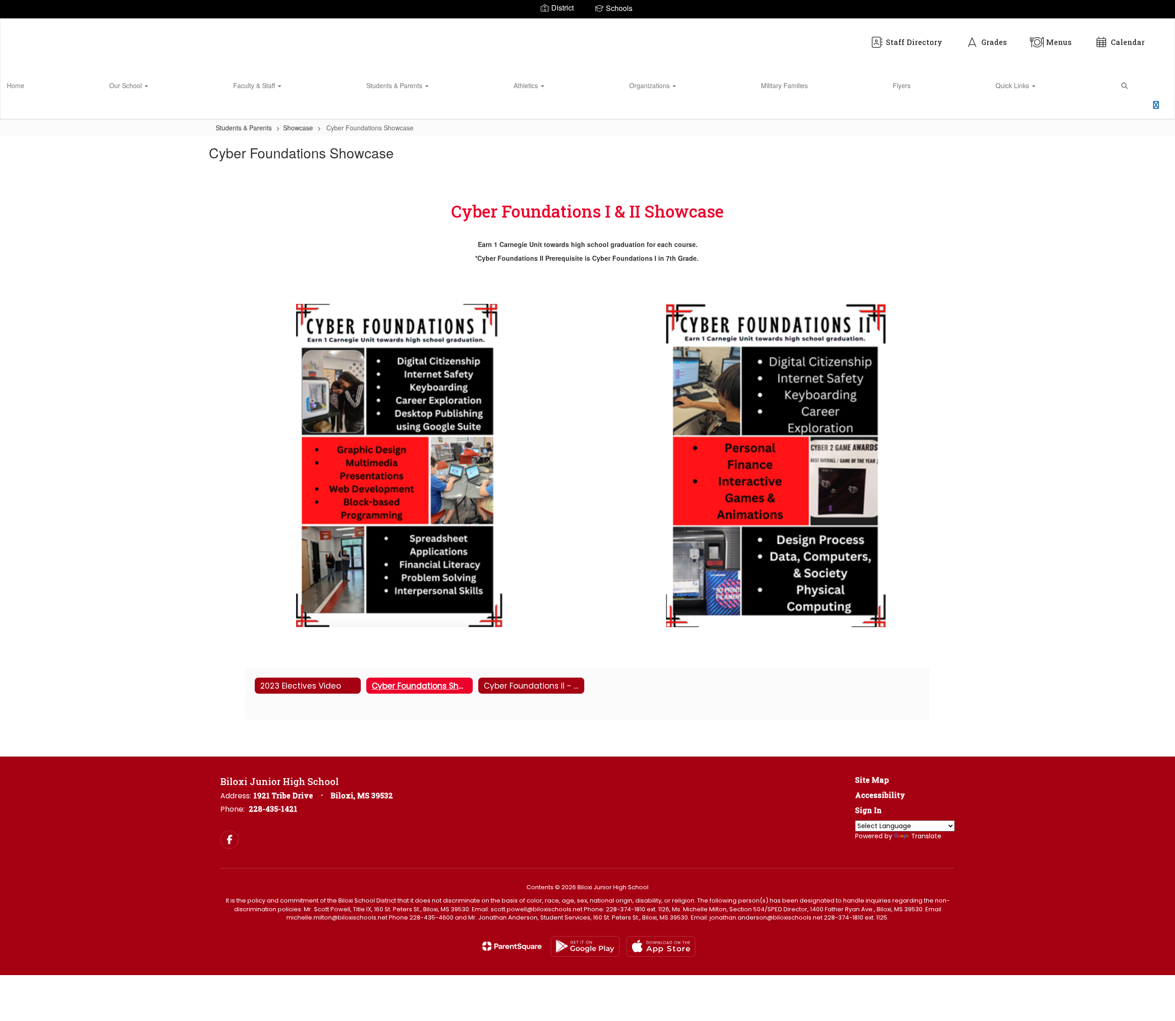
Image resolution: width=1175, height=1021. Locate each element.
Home (15, 85)
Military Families (784, 85)
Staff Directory (914, 42)
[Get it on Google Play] (585, 946)
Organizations (650, 85)
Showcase (298, 127)
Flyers (902, 85)
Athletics (527, 85)
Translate (926, 836)
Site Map (872, 780)
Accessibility (880, 795)
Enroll (1132, 107)
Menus (1059, 42)
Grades (994, 42)
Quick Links (1013, 85)
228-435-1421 (273, 808)
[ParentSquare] (512, 946)
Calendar (1128, 42)
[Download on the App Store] (661, 946)
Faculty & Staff (255, 85)
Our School (126, 85)
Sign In (868, 810)
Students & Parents (395, 85)
